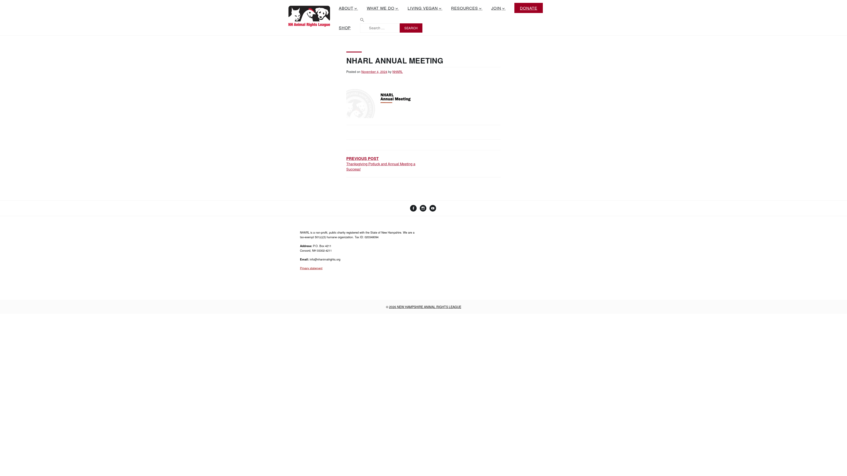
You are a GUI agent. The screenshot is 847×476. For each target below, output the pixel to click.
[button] (391, 20)
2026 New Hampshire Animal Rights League (425, 307)
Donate (528, 8)
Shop (345, 27)
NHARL (397, 71)
